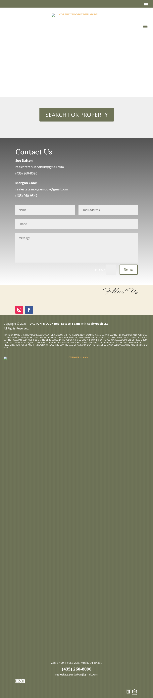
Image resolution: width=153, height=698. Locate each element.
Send (128, 269)
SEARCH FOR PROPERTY (76, 114)
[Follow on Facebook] (29, 310)
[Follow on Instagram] (19, 310)
